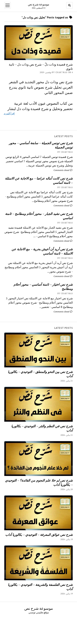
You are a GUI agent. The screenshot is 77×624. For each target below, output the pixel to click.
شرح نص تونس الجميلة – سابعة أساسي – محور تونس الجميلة (41, 145)
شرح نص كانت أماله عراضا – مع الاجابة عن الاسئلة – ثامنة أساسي (39, 180)
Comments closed (62, 170)
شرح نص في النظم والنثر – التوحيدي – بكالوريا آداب (42, 428)
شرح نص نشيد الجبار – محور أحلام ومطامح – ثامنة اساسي (39, 215)
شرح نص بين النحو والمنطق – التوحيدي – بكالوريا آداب (40, 374)
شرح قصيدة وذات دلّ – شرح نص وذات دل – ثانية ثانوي (41, 66)
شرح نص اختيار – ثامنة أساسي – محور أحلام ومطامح (43, 286)
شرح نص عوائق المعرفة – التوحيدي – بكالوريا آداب (39, 534)
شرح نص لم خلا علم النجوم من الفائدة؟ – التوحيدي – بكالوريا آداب (39, 482)
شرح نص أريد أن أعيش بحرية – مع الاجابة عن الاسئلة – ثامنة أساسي (42, 251)
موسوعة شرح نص (38, 4)
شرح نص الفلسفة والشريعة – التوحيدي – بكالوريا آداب (40, 586)
